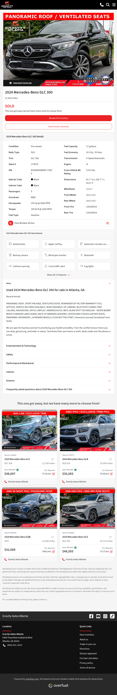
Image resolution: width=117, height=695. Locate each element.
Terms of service (87, 667)
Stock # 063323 (68, 532)
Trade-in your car (88, 644)
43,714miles (106, 541)
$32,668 (9, 549)
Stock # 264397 (10, 455)
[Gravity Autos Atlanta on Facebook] (90, 616)
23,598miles (48, 541)
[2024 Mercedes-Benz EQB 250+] (29, 508)
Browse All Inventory (58, 118)
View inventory (87, 634)
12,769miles (48, 463)
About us (84, 639)
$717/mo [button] (106, 550)
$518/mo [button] (106, 472)
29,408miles (106, 463)
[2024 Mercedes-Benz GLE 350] (87, 508)
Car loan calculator (89, 658)
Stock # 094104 (10, 532)
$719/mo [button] (48, 472)
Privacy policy (86, 663)
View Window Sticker (24, 223)
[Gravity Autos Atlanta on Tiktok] (111, 616)
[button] (102, 5)
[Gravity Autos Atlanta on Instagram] (104, 616)
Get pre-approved (88, 653)
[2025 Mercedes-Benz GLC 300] (29, 430)
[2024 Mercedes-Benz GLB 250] (87, 430)
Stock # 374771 (68, 455)
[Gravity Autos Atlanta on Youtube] (97, 616)
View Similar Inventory (58, 126)
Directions (84, 648)
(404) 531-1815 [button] (14, 645)
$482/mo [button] (48, 550)
